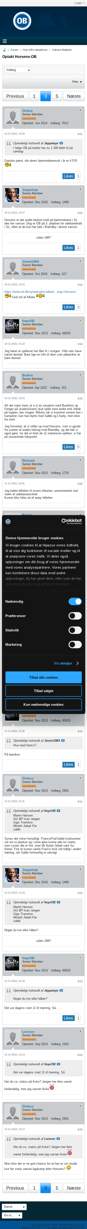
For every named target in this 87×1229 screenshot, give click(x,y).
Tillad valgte (43, 691)
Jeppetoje (30, 190)
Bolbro (27, 375)
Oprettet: (28, 123)
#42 (80, 893)
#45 (80, 1129)
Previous (15, 96)
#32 (80, 213)
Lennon (28, 1032)
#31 (80, 134)
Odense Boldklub (61, 49)
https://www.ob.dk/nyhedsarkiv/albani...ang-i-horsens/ (40, 291)
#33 (80, 285)
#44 (80, 1055)
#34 (80, 344)
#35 (80, 398)
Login (78, 3)
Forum (14, 49)
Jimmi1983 (30, 261)
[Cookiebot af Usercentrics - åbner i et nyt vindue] (62, 522)
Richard (28, 460)
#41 (80, 801)
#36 (80, 483)
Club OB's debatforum (35, 49)
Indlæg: (56, 123)
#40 (80, 731)
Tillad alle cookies (43, 677)
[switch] (75, 615)
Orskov (28, 778)
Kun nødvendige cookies (43, 704)
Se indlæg (61, 143)
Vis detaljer (63, 663)
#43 (80, 981)
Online (27, 111)
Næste (74, 96)
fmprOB (28, 321)
